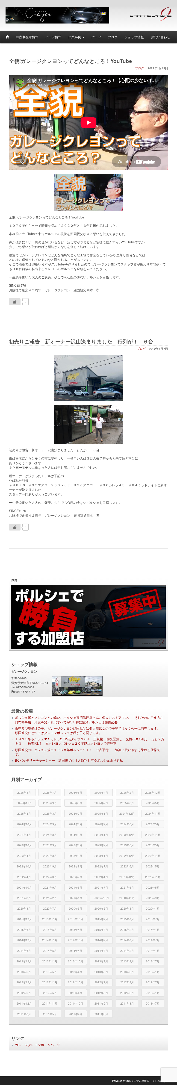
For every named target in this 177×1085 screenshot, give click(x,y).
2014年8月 (127, 940)
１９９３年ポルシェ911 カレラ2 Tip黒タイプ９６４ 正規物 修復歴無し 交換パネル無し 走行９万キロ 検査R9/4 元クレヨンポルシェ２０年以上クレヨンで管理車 (89, 741)
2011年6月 (24, 1014)
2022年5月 (152, 866)
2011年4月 (75, 1014)
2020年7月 (50, 908)
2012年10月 (75, 982)
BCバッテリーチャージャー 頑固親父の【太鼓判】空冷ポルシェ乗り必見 (69, 760)
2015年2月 (127, 930)
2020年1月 (152, 908)
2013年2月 (127, 972)
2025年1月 (101, 813)
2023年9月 (50, 845)
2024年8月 (75, 824)
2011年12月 (24, 1003)
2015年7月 (152, 919)
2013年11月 (49, 961)
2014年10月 (75, 940)
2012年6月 (24, 993)
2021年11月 (152, 877)
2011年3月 (101, 1014)
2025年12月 (152, 792)
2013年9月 (101, 961)
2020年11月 (127, 898)
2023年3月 (50, 856)
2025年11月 (24, 803)
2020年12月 (101, 898)
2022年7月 (101, 866)
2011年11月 (49, 1003)
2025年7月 (101, 803)
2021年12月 (127, 877)
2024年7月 (101, 824)
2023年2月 (75, 856)
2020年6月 (75, 908)
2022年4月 (24, 877)
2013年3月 (101, 972)
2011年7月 (152, 1003)
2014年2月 (127, 950)
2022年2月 (75, 877)
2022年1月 (101, 877)
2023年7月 (101, 845)
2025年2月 (75, 813)
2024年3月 (50, 835)
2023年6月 (127, 845)
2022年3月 (50, 877)
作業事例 (75, 37)
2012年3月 (101, 993)
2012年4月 (75, 993)
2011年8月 (127, 1003)
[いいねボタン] (15, 301)
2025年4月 (24, 813)
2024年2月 (75, 835)
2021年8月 (75, 887)
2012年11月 (49, 982)
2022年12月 (127, 856)
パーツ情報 (53, 37)
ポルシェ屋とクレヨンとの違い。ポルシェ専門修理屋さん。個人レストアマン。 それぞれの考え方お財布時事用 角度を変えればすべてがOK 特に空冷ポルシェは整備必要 (89, 719)
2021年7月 (101, 887)
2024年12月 (127, 813)
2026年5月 (75, 792)
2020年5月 (101, 908)
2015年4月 (75, 930)
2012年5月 (50, 993)
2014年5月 (50, 950)
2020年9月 (152, 898)
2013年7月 (152, 961)
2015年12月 (24, 919)
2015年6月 (24, 930)
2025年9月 (50, 803)
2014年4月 (75, 950)
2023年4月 (24, 856)
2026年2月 (127, 792)
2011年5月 (50, 1014)
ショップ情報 (134, 37)
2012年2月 (127, 993)
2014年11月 (49, 940)
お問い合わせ (160, 37)
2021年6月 (127, 887)
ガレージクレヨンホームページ (37, 1044)
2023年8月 (75, 845)
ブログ (113, 37)
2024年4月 (24, 835)
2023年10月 (24, 845)
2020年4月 (127, 908)
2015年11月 (49, 919)
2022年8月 (75, 866)
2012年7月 (152, 982)
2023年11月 (152, 835)
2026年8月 (24, 792)
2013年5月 (50, 972)
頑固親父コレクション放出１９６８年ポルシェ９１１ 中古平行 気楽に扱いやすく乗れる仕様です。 (87, 751)
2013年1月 (152, 972)
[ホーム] (7, 37)
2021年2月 (50, 898)
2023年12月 (127, 835)
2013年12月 (24, 961)
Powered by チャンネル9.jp (139, 1080)
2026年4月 (101, 792)
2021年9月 (50, 887)
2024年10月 (24, 824)
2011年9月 (101, 1003)
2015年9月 (101, 919)
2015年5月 (50, 930)
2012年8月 (127, 982)
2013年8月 (127, 961)
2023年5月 (152, 845)
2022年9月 (50, 866)
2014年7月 (152, 940)
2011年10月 (75, 1003)
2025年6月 (127, 803)
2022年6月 (127, 866)
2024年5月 (152, 824)
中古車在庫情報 (27, 37)
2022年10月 (24, 866)
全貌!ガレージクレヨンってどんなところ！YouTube (70, 61)
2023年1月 (101, 856)
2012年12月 (24, 982)
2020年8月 (24, 908)
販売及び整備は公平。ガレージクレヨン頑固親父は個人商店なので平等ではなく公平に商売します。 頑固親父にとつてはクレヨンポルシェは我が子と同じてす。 (89, 730)
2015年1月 (152, 930)
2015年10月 (75, 919)
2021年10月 (24, 887)
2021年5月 (152, 887)
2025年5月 (152, 803)
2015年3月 (101, 930)
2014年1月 (152, 950)
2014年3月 (101, 950)
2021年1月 (75, 898)
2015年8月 (127, 919)
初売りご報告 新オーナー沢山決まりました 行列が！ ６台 (83, 341)
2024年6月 (127, 824)
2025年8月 (75, 803)
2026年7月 (50, 792)
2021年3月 (24, 898)
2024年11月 (152, 813)
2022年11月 (152, 856)
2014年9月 (101, 940)
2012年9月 (101, 982)
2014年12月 (24, 940)
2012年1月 (152, 993)
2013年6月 (24, 972)
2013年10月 (75, 961)
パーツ (96, 37)
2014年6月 (24, 950)
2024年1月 (101, 835)
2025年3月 (50, 813)
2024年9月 (50, 824)
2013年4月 (75, 972)
